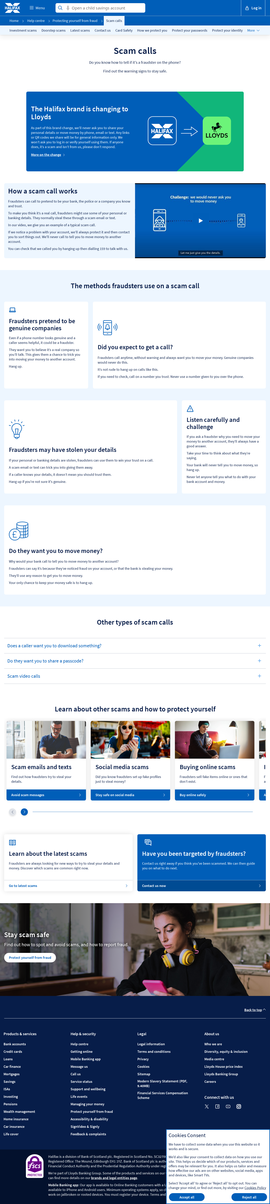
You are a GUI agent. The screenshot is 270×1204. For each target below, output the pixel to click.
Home (14, 20)
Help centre (36, 20)
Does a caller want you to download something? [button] (54, 648)
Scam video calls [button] (23, 678)
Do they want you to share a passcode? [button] (45, 663)
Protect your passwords (189, 30)
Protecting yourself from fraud (75, 20)
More (251, 30)
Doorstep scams (54, 30)
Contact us (103, 30)
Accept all (186, 1197)
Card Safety (123, 30)
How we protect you (152, 30)
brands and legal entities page (114, 1178)
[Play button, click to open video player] (201, 221)
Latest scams (80, 30)
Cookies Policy (255, 1187)
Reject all (249, 1197)
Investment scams (23, 30)
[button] (24, 811)
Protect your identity (227, 30)
